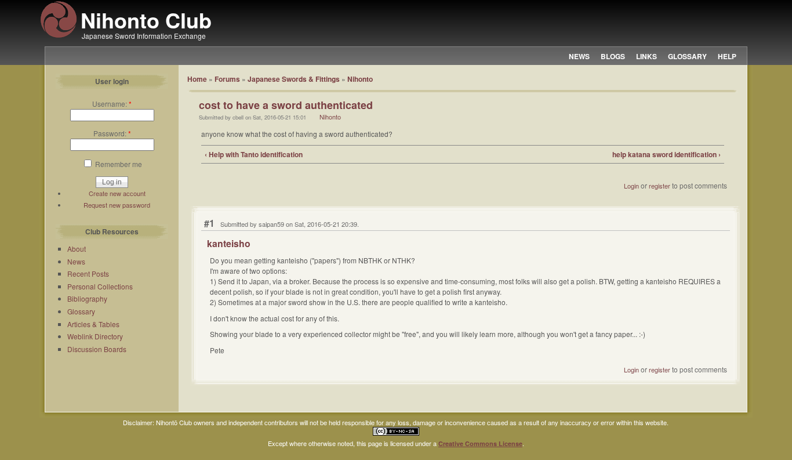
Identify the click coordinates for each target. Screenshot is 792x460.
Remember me (117, 164)
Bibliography (87, 298)
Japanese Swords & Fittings (294, 79)
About (76, 248)
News (76, 261)
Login (631, 185)
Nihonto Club (146, 20)
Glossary (81, 311)
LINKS (646, 56)
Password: (112, 133)
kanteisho (228, 243)
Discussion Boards (96, 349)
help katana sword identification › (666, 154)
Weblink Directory (95, 336)
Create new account (117, 193)
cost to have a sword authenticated (286, 105)
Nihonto (360, 79)
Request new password (116, 204)
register (659, 185)
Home (197, 79)
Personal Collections (100, 286)
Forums (227, 79)
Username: (112, 103)
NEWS (579, 56)
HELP (727, 56)
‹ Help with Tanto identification (254, 154)
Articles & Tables (93, 324)
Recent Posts (88, 273)
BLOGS (613, 56)
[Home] (58, 36)
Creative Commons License (480, 443)
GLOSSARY (687, 56)
